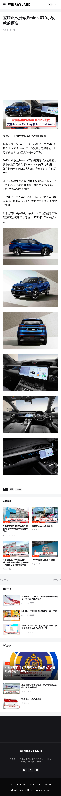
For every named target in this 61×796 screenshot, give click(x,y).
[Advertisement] (30, 65)
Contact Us (47, 784)
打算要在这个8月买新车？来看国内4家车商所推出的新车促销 (15, 528)
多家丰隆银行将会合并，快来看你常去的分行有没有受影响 (39, 686)
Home (11, 784)
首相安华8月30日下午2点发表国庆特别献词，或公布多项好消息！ (39, 597)
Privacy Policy (34, 784)
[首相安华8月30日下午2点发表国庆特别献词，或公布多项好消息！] (11, 600)
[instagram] (30, 770)
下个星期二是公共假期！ (32, 699)
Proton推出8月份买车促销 (43, 560)
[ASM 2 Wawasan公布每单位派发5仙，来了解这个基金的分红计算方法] (11, 629)
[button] (4, 4)
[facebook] (24, 770)
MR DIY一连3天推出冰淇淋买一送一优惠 (39, 611)
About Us (21, 784)
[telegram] (36, 770)
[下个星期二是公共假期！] (11, 703)
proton (18, 489)
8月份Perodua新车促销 (42, 526)
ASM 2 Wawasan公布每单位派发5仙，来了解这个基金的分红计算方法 (39, 626)
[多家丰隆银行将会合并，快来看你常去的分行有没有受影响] (11, 688)
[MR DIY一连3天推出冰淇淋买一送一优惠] (11, 615)
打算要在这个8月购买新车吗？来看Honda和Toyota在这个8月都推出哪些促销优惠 (16, 562)
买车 (11, 489)
